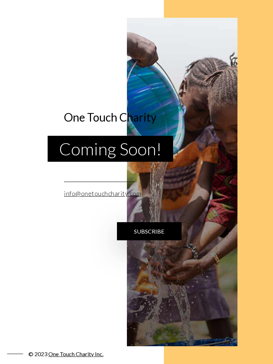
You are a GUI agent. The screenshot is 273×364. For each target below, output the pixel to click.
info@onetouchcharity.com (102, 193)
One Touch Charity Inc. (75, 353)
